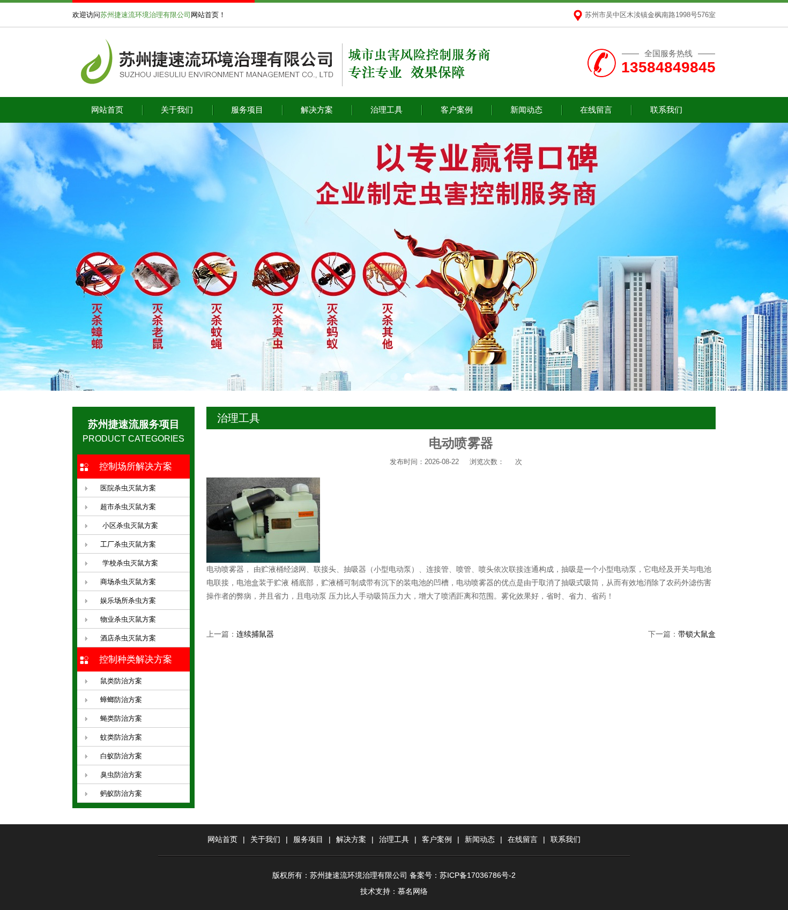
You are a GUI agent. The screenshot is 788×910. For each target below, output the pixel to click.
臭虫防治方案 (121, 775)
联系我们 (666, 109)
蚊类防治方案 (121, 737)
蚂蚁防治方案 (121, 793)
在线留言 (596, 109)
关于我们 (177, 109)
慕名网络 (413, 891)
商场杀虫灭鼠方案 (128, 582)
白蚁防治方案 (121, 756)
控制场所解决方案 (135, 466)
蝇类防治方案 (121, 718)
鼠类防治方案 (121, 681)
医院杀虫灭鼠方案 (128, 488)
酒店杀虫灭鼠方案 (128, 638)
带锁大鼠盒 (697, 634)
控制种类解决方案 (135, 659)
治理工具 (386, 109)
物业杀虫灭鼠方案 (128, 619)
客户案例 (457, 109)
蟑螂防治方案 (121, 700)
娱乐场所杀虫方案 (128, 600)
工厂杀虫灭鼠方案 (128, 544)
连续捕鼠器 (255, 634)
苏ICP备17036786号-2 (478, 875)
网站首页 (107, 109)
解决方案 (317, 109)
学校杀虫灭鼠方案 (129, 563)
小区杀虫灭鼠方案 (129, 525)
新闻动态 (526, 109)
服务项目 (247, 109)
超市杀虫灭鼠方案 (128, 507)
